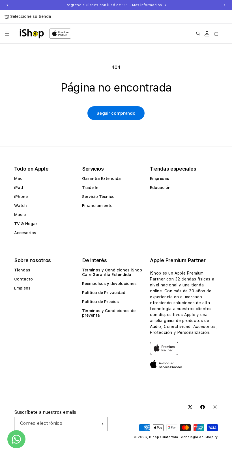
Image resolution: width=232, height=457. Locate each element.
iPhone (21, 196)
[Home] (32, 33)
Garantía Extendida (101, 178)
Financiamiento (97, 205)
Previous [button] (7, 5)
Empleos (22, 288)
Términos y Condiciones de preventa (109, 312)
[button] (6, 33)
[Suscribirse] (101, 424)
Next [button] (224, 5)
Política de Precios (100, 301)
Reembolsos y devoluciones (109, 283)
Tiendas (22, 270)
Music (20, 214)
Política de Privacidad (103, 292)
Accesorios (25, 232)
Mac (18, 178)
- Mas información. (146, 5)
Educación (160, 187)
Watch (20, 205)
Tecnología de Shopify (198, 437)
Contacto (23, 279)
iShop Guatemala (163, 437)
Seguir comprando (115, 113)
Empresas (159, 178)
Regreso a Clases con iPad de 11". (114, 5)
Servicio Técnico (98, 196)
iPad (18, 187)
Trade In (90, 187)
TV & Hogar (25, 223)
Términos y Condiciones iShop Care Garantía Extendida (112, 272)
